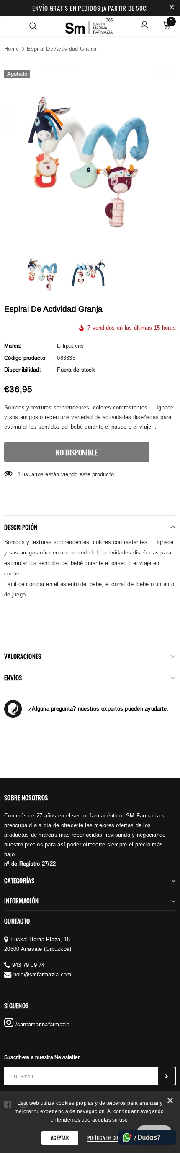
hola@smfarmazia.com (42, 974)
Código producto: (25, 357)
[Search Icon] (33, 26)
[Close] (170, 1102)
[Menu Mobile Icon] (9, 26)
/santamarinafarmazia (41, 1024)
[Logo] (89, 24)
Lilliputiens (70, 345)
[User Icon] (145, 26)
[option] (90, 151)
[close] (171, 8)
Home (11, 48)
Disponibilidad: (22, 369)
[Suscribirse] (166, 1076)
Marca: (13, 345)
